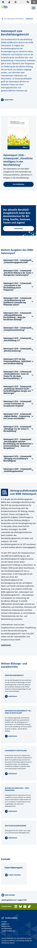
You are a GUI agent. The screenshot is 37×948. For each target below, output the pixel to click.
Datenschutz (5, 926)
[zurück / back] (3, 18)
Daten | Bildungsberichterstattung (13, 18)
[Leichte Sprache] (15, 2)
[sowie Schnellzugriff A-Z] (34, 2)
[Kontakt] (28, 2)
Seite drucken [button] (10, 895)
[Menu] (33, 8)
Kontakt (4, 922)
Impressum (5, 924)
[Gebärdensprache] (9, 2)
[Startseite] (4, 6)
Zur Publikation (18, 184)
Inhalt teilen (8, 100)
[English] (3, 2)
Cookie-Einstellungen (8, 931)
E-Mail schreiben (14, 875)
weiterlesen (18, 228)
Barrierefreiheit (6, 928)
